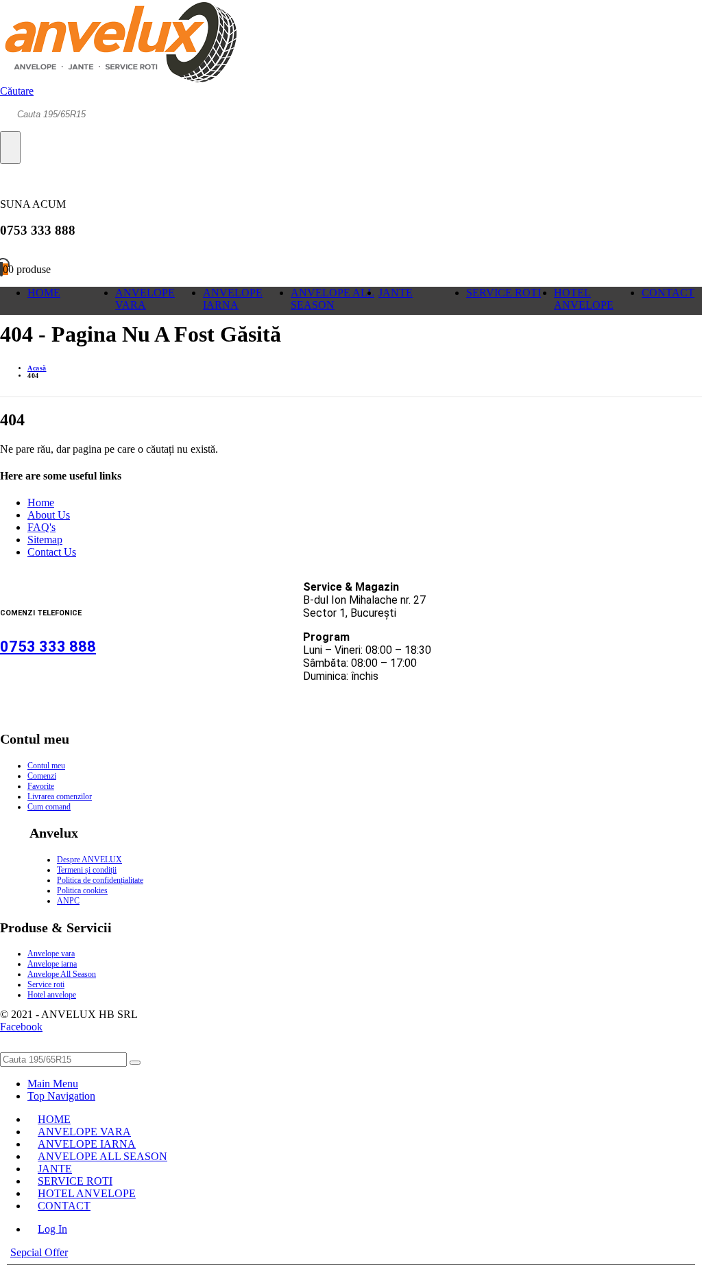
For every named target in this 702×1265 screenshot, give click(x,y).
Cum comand (49, 807)
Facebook (21, 1026)
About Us (48, 515)
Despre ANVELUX (89, 859)
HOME (43, 292)
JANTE (395, 292)
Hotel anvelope (51, 995)
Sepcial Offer (39, 1252)
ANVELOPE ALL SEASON (332, 299)
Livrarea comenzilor (59, 796)
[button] (17, 91)
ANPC (68, 901)
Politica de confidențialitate (100, 880)
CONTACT (668, 292)
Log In (52, 1229)
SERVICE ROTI (503, 292)
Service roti (45, 984)
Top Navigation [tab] (61, 1096)
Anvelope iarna (52, 964)
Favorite (40, 786)
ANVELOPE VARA (145, 299)
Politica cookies (82, 890)
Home (40, 502)
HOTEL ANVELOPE (584, 299)
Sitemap (44, 539)
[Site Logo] (118, 78)
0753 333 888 (48, 646)
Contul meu (46, 765)
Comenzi (41, 776)
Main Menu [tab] (52, 1083)
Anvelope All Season (61, 974)
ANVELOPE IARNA (233, 299)
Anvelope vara (51, 953)
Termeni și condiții (87, 870)
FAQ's (41, 527)
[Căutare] (10, 147)
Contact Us (51, 552)
